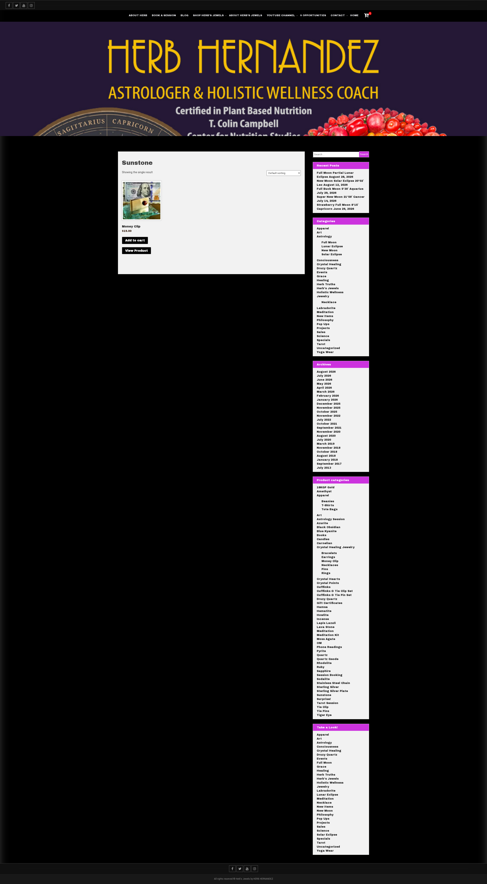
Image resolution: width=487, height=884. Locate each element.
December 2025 (328, 403)
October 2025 (327, 411)
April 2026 (324, 387)
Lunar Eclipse (332, 246)
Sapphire (324, 671)
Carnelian (324, 543)
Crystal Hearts (328, 579)
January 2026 (327, 399)
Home (354, 15)
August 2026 (326, 371)
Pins (324, 569)
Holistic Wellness (330, 292)
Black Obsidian (328, 527)
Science (323, 336)
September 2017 (329, 463)
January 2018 (327, 459)
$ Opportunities (313, 15)
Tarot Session (327, 703)
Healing (323, 280)
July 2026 (324, 375)
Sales (321, 332)
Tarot (321, 344)
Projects (323, 328)
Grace (321, 276)
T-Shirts (327, 505)
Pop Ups (323, 324)
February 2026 (328, 395)
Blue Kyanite (327, 531)
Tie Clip (323, 707)
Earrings (328, 557)
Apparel (323, 228)
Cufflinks (323, 587)
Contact (338, 15)
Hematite (324, 611)
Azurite (322, 523)
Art (319, 232)
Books (321, 535)
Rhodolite (324, 663)
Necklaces (329, 565)
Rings (325, 573)
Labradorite (326, 308)
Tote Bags (329, 509)
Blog (184, 15)
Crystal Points (328, 583)
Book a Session (164, 15)
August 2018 (326, 455)
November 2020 (328, 431)
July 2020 (324, 439)
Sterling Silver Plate (332, 691)
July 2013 (324, 467)
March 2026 (325, 391)
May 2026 (324, 383)
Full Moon (329, 242)
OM (319, 643)
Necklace (328, 302)
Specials (323, 340)
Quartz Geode (327, 659)
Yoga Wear (325, 352)
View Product (136, 250)
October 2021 (327, 423)
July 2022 (324, 419)
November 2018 (328, 447)
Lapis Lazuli (326, 623)
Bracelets (329, 553)
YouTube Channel (281, 15)
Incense (323, 619)
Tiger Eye (324, 715)
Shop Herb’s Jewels (208, 15)
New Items (325, 316)
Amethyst (324, 491)
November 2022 (328, 415)
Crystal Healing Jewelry (336, 547)
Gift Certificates (329, 603)
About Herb (138, 15)
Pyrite (321, 651)
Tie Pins (323, 711)
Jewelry (323, 296)
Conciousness (327, 260)
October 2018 (327, 451)
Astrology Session (331, 519)
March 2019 (325, 443)
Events (322, 272)
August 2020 (326, 435)
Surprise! (324, 699)
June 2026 (324, 379)
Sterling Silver (328, 687)
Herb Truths (326, 284)
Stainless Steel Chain (333, 683)
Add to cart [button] (135, 240)
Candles (323, 539)
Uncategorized (328, 348)
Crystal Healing (329, 264)
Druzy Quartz (327, 268)
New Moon (329, 250)
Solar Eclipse (331, 254)
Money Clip (329, 561)
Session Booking (329, 675)
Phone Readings (329, 647)
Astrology (324, 236)
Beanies (327, 501)
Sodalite (323, 679)
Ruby (320, 667)
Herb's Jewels (328, 288)
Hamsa (322, 607)
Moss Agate (326, 639)
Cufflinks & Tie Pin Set (334, 595)
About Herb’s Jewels (245, 15)
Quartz (322, 655)
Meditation (325, 312)
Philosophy (325, 320)
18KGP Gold (325, 487)
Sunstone (324, 695)
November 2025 (328, 407)
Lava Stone (325, 627)
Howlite (323, 615)
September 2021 (329, 427)
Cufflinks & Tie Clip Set (335, 591)
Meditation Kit (328, 635)
